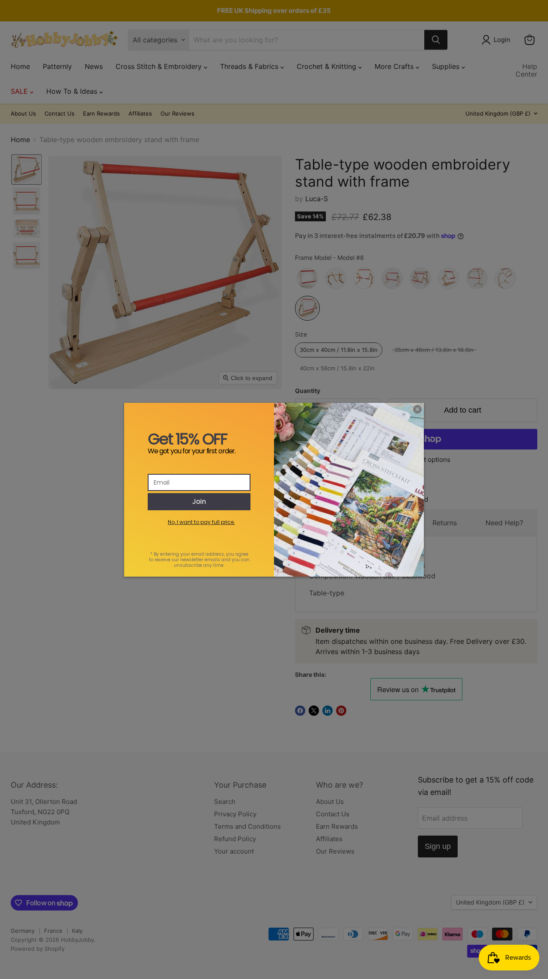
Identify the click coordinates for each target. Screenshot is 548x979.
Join (199, 501)
